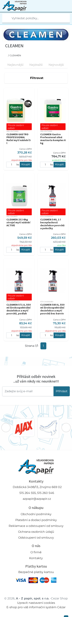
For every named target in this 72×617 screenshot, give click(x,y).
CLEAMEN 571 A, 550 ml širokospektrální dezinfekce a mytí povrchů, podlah (18, 309)
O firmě (36, 552)
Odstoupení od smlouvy (36, 537)
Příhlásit (62, 391)
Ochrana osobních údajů (36, 531)
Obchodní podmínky (36, 514)
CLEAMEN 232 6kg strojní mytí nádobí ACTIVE (18, 222)
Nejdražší (36, 64)
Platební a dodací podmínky (36, 520)
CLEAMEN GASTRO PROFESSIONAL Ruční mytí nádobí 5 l (18, 139)
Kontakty (36, 558)
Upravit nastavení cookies (36, 603)
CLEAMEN (15, 55)
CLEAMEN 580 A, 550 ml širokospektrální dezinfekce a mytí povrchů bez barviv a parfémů (52, 310)
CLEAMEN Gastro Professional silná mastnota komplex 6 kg (53, 139)
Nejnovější (56, 64)
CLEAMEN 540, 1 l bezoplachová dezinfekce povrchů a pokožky (52, 224)
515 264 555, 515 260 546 (36, 493)
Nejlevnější (15, 64)
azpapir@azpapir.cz (37, 498)
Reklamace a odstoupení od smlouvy (36, 526)
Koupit (25, 164)
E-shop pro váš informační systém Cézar (36, 607)
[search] (5, 18)
